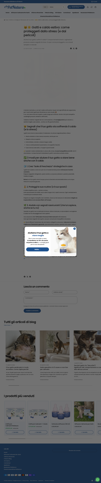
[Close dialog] (74, 229)
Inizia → (38, 249)
